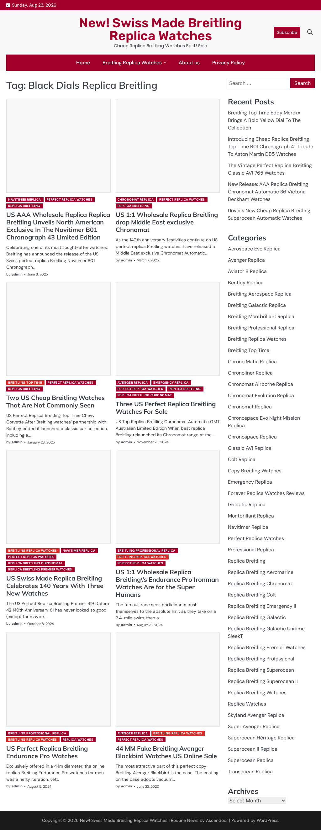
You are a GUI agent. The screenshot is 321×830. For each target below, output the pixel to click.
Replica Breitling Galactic (257, 617)
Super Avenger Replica (254, 726)
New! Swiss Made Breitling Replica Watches (160, 29)
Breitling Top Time (25, 383)
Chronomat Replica (136, 199)
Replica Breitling (24, 206)
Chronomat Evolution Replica (261, 395)
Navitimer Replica (24, 199)
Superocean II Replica (252, 749)
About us (189, 62)
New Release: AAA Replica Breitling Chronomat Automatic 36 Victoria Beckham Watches (268, 191)
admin (17, 274)
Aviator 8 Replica (247, 271)
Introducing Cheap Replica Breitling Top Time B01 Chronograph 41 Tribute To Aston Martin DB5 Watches (270, 146)
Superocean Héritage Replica (261, 737)
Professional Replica (251, 549)
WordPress (267, 820)
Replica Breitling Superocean (261, 670)
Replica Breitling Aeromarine (260, 572)
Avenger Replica (133, 383)
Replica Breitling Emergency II (262, 606)
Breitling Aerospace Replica (260, 294)
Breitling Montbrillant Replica (261, 316)
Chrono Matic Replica (252, 361)
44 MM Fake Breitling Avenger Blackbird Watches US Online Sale (166, 752)
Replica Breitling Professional (261, 658)
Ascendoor (217, 820)
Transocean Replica (250, 771)
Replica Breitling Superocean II (263, 681)
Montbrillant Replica (251, 515)
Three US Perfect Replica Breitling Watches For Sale (166, 407)
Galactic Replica (247, 504)
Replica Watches (78, 740)
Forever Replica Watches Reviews (266, 493)
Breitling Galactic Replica (257, 305)
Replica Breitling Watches (257, 692)
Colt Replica (241, 459)
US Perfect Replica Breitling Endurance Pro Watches (47, 752)
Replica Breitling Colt (252, 594)
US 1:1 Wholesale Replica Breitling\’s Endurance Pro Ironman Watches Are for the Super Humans (167, 583)
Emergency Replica (171, 383)
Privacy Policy (228, 62)
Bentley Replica (246, 282)
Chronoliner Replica (250, 373)
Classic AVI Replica (249, 448)
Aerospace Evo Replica (254, 248)
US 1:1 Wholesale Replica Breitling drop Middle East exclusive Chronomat (167, 222)
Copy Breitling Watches (255, 470)
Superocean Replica (251, 760)
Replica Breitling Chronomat (145, 395)
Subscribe (287, 32)
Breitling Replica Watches (132, 62)
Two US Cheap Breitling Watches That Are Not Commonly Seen (55, 401)
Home (83, 62)
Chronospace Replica (252, 436)
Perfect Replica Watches (69, 199)
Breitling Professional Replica (147, 551)
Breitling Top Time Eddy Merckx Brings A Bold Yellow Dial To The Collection (264, 120)
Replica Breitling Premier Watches (40, 569)
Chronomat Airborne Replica (260, 384)
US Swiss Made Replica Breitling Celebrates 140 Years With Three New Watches (54, 585)
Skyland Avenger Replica (256, 715)
